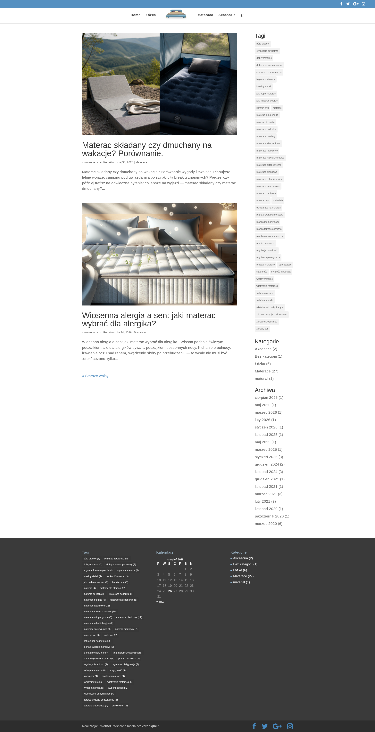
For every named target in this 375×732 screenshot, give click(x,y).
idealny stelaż (263, 86)
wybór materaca (264, 293)
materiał (261, 379)
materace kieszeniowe (268, 143)
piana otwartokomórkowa (269, 214)
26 (170, 591)
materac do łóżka (265, 122)
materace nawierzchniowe (270, 157)
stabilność (261, 271)
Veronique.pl (151, 726)
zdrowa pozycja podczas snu (271, 314)
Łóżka (151, 15)
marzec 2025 (266, 449)
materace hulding (265, 136)
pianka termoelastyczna (269, 229)
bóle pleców (262, 43)
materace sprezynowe (268, 186)
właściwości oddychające (269, 307)
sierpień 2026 (266, 397)
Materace (205, 15)
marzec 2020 (266, 524)
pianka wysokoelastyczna (270, 236)
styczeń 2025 (266, 457)
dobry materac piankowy (269, 65)
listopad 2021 (266, 486)
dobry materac (264, 58)
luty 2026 (262, 420)
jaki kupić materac (266, 93)
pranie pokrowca (265, 243)
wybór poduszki (264, 300)
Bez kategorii (266, 356)
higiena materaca (265, 79)
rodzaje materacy (265, 264)
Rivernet (104, 726)
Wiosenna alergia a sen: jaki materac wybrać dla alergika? (149, 319)
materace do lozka (266, 129)
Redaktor (109, 162)
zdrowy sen (262, 328)
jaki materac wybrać (267, 100)
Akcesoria (227, 15)
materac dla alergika (267, 115)
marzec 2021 (266, 494)
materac (277, 108)
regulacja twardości (266, 250)
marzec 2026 (266, 412)
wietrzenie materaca (267, 286)
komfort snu (262, 108)
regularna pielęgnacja (268, 257)
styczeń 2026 (266, 427)
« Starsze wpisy (95, 376)
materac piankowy (266, 193)
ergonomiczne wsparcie (269, 72)
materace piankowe (266, 172)
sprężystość (285, 264)
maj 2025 (263, 442)
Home (135, 15)
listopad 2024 (266, 472)
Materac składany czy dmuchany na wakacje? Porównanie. (147, 149)
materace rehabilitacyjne (269, 179)
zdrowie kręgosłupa (266, 321)
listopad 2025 (266, 435)
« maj (160, 601)
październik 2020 (269, 516)
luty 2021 (262, 501)
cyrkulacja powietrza (267, 51)
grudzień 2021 (267, 479)
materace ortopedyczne (268, 165)
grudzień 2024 (267, 464)
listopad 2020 (266, 509)
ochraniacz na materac (268, 207)
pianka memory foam (267, 222)
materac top (262, 200)
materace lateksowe (267, 150)
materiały (278, 200)
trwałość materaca (281, 271)
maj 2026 (263, 405)
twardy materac (264, 279)
